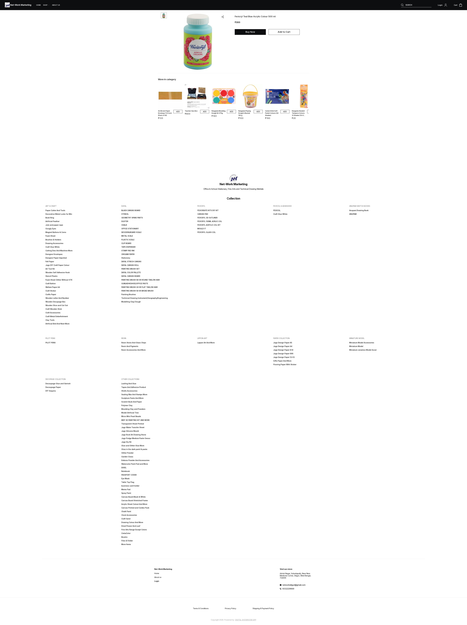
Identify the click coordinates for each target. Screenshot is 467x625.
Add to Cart (284, 32)
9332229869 (288, 589)
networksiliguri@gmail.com (293, 585)
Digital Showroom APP (245, 620)
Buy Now (250, 32)
